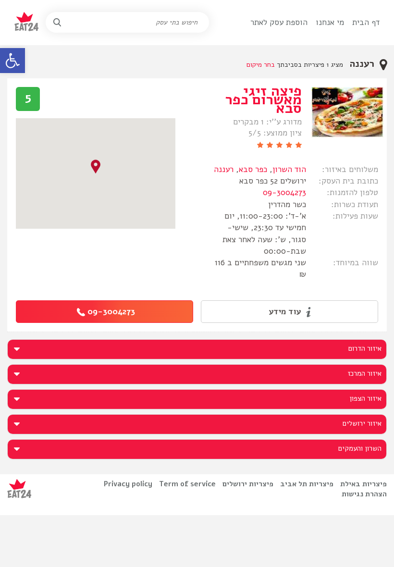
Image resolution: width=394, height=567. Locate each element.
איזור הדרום (365, 348)
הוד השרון (289, 169)
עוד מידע (286, 311)
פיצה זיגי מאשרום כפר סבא (263, 99)
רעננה (224, 169)
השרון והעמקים (360, 448)
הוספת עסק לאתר (279, 22)
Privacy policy (128, 484)
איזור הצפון (365, 398)
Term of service (187, 484)
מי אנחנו (330, 22)
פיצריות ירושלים (247, 484)
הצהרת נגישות (364, 494)
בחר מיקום (260, 64)
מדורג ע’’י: (284, 122)
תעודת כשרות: (354, 204)
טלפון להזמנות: (352, 192)
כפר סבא (253, 169)
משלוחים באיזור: (350, 169)
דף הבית (366, 22)
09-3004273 (284, 192)
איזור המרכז (364, 373)
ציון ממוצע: (282, 133)
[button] (12, 60)
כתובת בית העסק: (348, 180)
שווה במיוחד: (355, 262)
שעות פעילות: (355, 216)
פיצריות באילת (363, 484)
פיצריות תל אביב (306, 484)
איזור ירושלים (362, 423)
